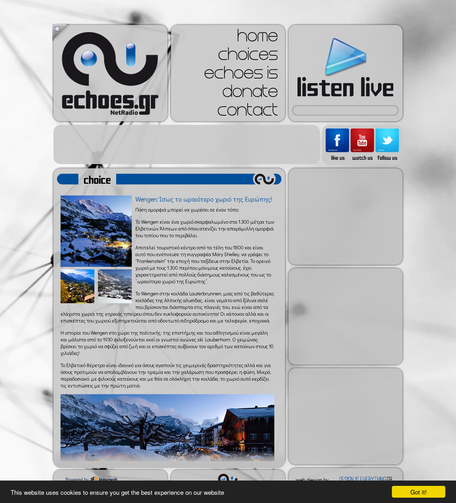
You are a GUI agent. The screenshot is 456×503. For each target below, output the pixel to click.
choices (248, 56)
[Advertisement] (186, 144)
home (257, 38)
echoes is (241, 75)
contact (247, 112)
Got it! (418, 491)
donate (250, 93)
